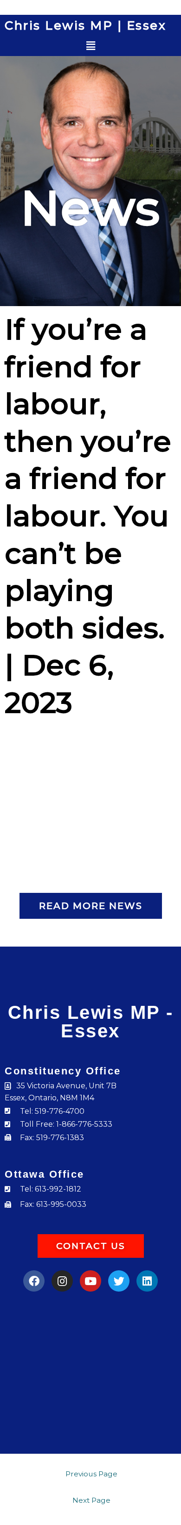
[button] (90, 46)
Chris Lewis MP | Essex (85, 25)
